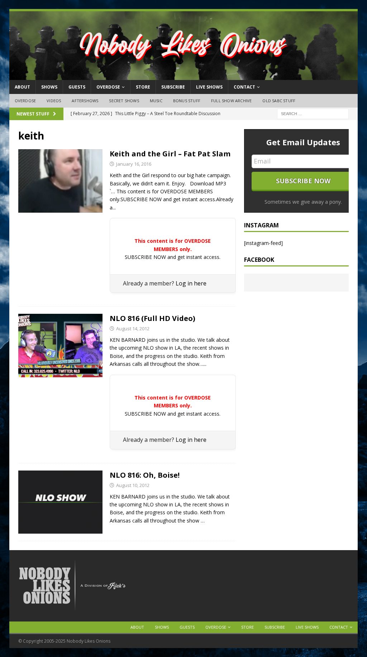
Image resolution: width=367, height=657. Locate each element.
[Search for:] (313, 113)
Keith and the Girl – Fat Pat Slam (170, 154)
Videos (54, 100)
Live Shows (209, 87)
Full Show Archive (231, 100)
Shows (49, 87)
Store (143, 87)
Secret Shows (124, 100)
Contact (244, 87)
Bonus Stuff (186, 100)
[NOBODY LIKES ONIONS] (183, 75)
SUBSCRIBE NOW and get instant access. (172, 257)
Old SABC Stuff (278, 100)
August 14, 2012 (132, 328)
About (22, 87)
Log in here (191, 283)
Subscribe (173, 87)
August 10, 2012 (132, 485)
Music (156, 100)
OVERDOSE (108, 87)
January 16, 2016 (133, 164)
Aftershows (85, 100)
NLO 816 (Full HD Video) (152, 318)
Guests (76, 87)
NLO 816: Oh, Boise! (145, 475)
